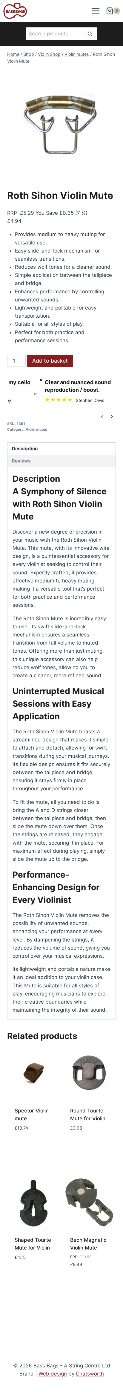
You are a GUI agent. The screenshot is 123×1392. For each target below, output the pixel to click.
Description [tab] (25, 448)
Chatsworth (90, 1374)
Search (91, 34)
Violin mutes (36, 429)
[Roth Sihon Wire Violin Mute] (61, 123)
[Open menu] (95, 10)
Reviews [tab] (21, 461)
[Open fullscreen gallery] (109, 172)
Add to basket (50, 361)
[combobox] (61, 33)
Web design (53, 1374)
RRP (12, 213)
